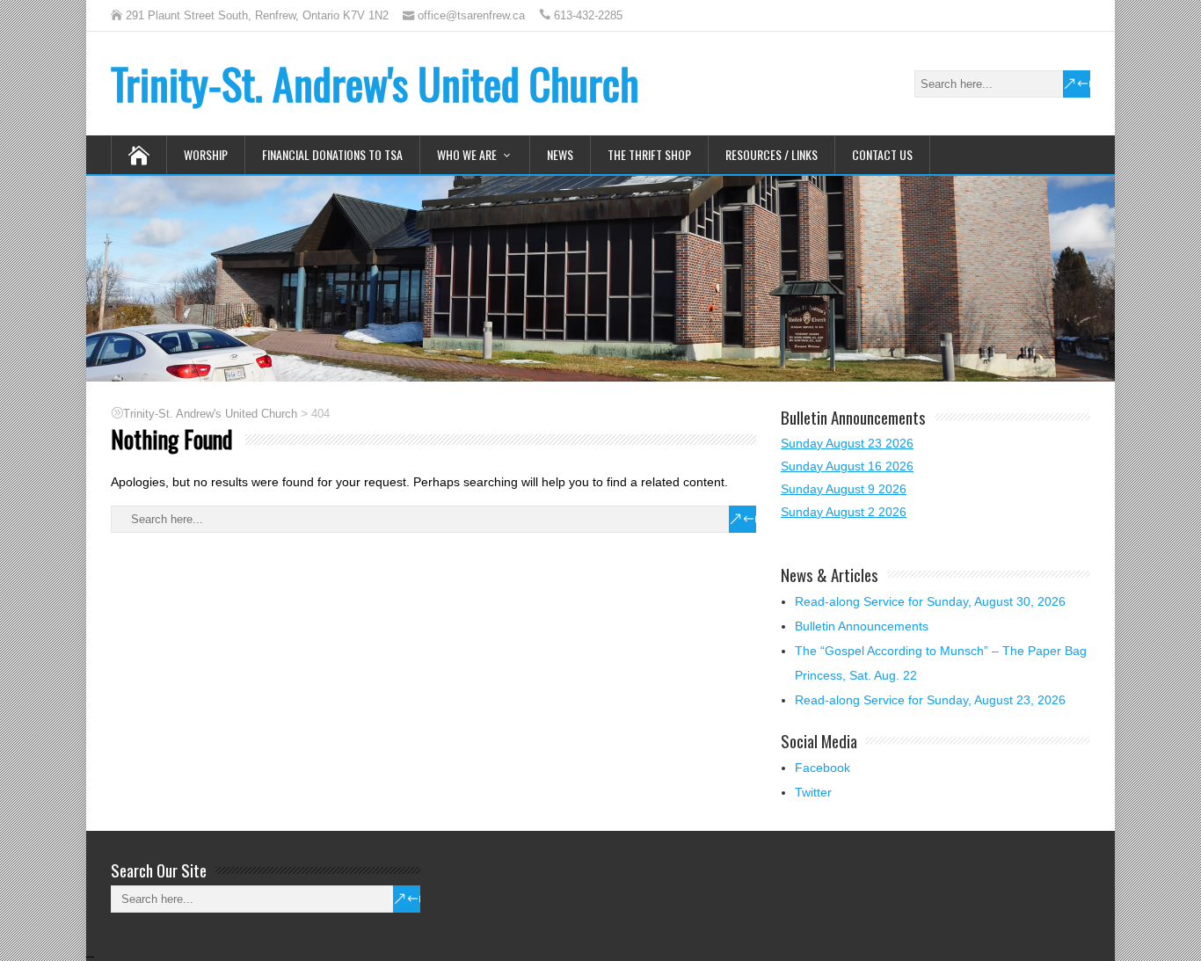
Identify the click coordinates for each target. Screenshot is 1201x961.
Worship (206, 154)
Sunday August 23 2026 (847, 443)
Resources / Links (771, 154)
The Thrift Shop (649, 154)
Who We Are (467, 154)
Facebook (822, 768)
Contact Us (882, 154)
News (560, 154)
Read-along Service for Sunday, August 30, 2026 (930, 601)
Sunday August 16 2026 (847, 466)
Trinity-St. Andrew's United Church (375, 83)
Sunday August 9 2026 (843, 489)
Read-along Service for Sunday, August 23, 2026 (930, 700)
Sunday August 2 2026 (843, 512)
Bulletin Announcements (861, 626)
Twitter (813, 792)
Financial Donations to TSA (332, 154)
